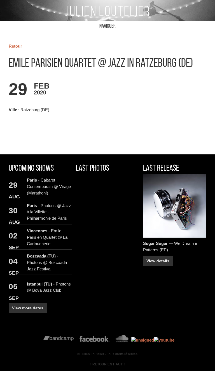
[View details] (174, 206)
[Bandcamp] (59, 340)
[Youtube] (164, 340)
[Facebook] (94, 340)
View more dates (27, 308)
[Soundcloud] (122, 340)
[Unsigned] (142, 340)
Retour (15, 46)
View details (157, 261)
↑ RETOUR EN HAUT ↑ (107, 364)
